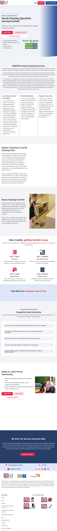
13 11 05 (49, 243)
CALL (18, 393)
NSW (5, 13)
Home (3, 13)
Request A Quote (20, 32)
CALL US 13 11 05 (51, 3)
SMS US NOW (7, 32)
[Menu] (35, 3)
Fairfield (9, 13)
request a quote (29, 244)
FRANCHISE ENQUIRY (15, 36)
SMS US (41, 3)
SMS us (53, 243)
